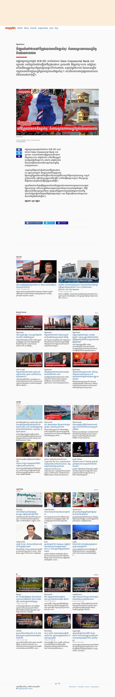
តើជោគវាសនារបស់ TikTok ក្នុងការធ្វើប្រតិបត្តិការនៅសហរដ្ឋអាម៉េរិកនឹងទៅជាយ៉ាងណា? (85, 464)
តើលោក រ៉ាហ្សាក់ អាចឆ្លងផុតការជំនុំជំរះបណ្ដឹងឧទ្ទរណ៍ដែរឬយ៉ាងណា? (28, 464)
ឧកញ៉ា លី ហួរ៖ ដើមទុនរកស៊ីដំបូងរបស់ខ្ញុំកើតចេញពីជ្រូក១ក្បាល (29, 545)
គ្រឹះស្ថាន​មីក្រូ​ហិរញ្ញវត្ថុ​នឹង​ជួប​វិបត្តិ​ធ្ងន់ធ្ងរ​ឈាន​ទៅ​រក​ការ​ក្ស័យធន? (84, 513)
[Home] (10, 28)
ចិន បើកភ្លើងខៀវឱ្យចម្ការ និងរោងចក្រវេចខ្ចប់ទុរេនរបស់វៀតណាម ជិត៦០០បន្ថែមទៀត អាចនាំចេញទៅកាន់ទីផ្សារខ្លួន (28, 599)
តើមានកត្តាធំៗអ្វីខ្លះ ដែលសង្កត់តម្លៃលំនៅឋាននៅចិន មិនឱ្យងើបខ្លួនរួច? (29, 336)
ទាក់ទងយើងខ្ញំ (81, 687)
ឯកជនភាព (87, 687)
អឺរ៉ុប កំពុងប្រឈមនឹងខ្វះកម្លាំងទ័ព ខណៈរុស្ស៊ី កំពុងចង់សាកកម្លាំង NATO (56, 598)
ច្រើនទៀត (96, 490)
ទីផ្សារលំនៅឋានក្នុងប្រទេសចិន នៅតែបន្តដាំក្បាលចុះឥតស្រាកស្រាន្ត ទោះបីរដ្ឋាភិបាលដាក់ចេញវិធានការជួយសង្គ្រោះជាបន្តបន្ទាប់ (86, 375)
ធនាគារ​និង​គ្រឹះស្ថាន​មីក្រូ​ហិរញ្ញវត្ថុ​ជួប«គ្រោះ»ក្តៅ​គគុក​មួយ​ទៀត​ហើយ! (27, 513)
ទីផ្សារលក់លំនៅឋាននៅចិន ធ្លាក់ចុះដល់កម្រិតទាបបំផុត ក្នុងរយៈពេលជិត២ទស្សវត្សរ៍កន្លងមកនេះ (28, 374)
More (96, 313)
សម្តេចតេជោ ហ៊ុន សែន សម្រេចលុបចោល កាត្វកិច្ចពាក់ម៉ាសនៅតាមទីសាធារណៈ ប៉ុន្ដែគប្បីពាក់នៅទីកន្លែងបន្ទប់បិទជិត (57, 464)
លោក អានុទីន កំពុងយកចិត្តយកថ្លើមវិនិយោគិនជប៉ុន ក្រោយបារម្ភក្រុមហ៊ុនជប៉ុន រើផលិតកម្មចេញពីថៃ (57, 635)
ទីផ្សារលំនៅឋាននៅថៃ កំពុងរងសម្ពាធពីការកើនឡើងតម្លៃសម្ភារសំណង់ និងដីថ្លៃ (56, 336)
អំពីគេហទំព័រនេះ (72, 687)
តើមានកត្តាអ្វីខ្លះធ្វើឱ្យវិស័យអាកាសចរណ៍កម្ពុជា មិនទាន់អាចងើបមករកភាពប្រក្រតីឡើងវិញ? (85, 427)
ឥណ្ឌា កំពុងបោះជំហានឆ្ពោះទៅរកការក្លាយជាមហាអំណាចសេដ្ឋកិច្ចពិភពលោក (85, 598)
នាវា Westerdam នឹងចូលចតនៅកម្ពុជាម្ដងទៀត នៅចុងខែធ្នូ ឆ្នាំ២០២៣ (57, 425)
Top (58, 683)
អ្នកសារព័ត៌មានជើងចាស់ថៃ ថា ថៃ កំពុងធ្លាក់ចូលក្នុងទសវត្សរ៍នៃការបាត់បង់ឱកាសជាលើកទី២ (28, 635)
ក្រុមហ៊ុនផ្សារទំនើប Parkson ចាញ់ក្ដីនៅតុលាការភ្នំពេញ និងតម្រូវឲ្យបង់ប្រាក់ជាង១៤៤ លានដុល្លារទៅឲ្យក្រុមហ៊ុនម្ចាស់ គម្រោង (57, 548)
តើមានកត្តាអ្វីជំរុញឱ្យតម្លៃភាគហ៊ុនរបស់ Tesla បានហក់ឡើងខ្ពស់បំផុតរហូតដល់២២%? (36, 286)
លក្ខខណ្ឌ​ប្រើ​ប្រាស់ (95, 687)
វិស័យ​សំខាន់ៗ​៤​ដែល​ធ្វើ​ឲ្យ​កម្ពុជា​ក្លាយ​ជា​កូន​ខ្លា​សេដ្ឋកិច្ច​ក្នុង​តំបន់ (85, 545)
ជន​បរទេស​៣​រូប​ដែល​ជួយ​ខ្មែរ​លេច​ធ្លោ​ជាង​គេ (57, 513)
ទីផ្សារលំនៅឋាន (22, 142)
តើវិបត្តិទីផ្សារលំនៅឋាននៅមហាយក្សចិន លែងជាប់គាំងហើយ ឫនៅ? (56, 373)
